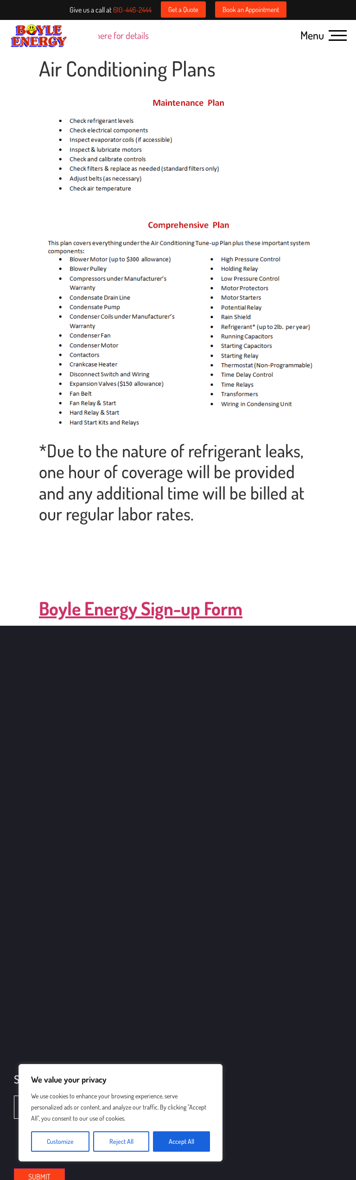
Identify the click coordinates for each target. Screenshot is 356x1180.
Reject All (121, 1141)
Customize (60, 1141)
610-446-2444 (132, 9)
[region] (120, 1112)
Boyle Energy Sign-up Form (140, 608)
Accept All (181, 1141)
